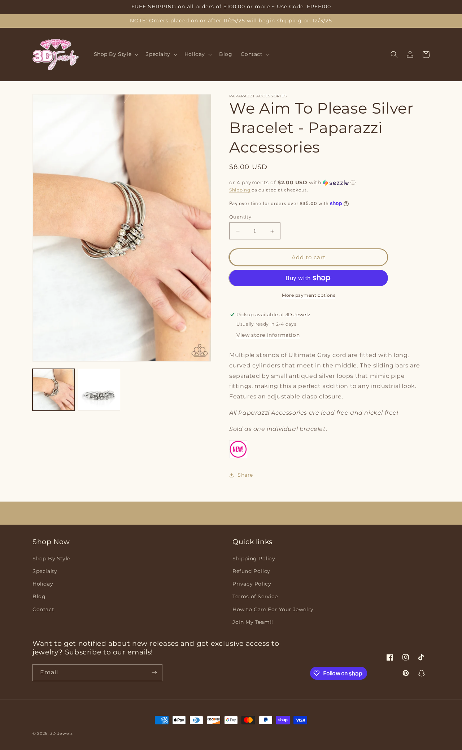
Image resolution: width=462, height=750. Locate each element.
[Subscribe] (154, 672)
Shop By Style (51, 558)
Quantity (240, 217)
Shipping (239, 190)
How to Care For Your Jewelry (273, 609)
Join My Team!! (252, 622)
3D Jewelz (61, 733)
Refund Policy (251, 571)
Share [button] (245, 475)
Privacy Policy (251, 584)
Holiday (42, 584)
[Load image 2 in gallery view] (99, 390)
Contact (43, 609)
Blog (38, 596)
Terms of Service (255, 596)
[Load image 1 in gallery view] (53, 390)
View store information (268, 335)
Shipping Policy (253, 558)
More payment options (308, 295)
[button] (115, 54)
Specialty (44, 571)
